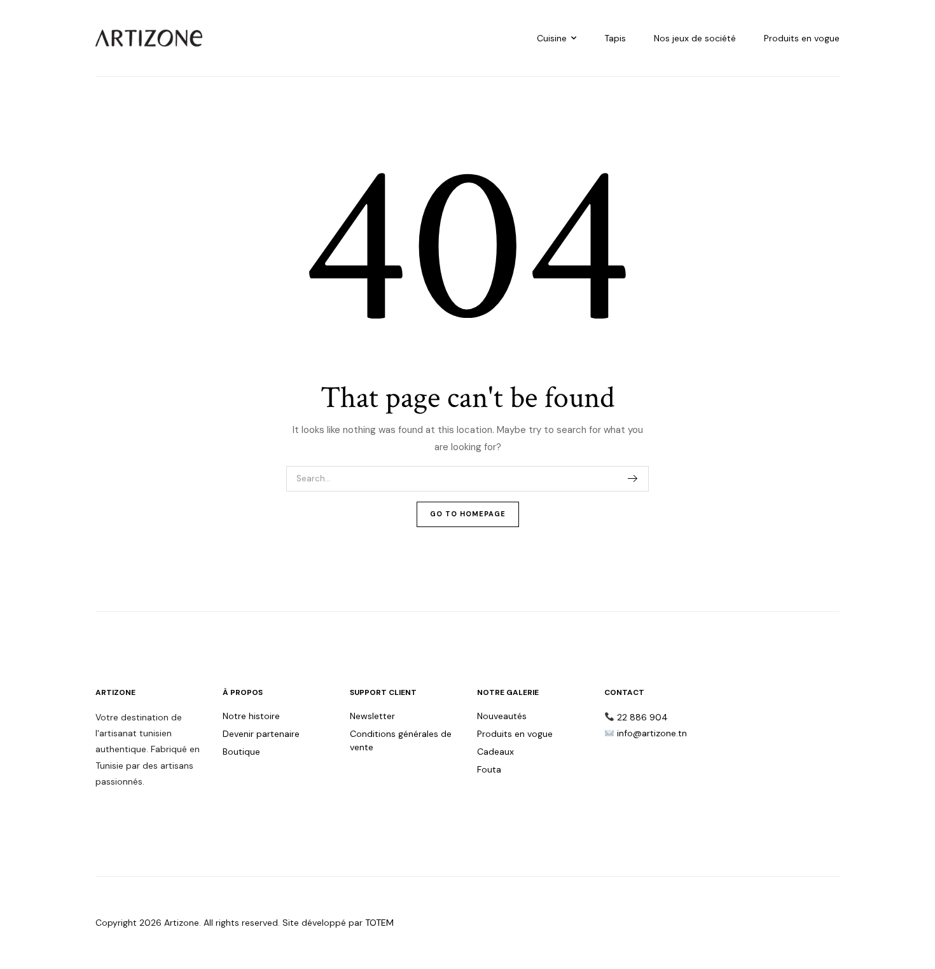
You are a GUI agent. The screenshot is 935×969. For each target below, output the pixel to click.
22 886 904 (642, 717)
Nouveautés (502, 716)
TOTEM (379, 922)
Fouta (489, 769)
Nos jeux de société (695, 38)
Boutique (241, 751)
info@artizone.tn (652, 733)
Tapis (615, 38)
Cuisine (552, 38)
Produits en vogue (802, 38)
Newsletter (372, 716)
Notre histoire (251, 716)
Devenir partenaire (261, 733)
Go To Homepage (468, 513)
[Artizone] (148, 38)
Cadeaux (495, 751)
